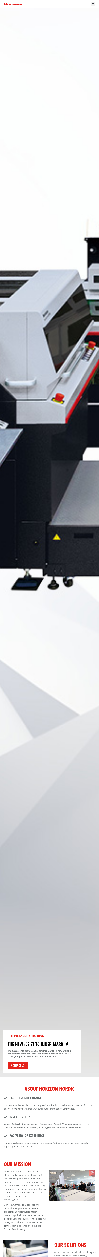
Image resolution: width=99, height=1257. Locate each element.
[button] (93, 4)
